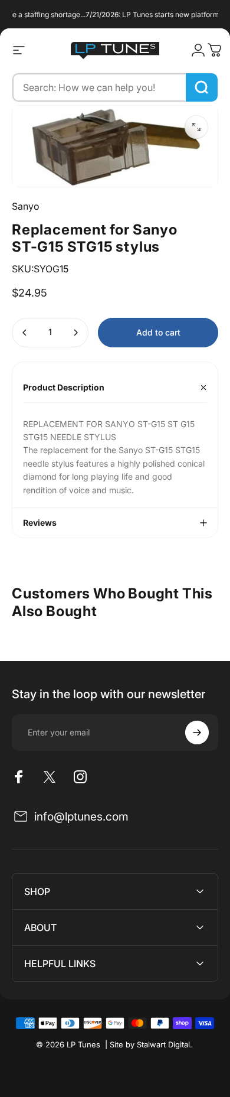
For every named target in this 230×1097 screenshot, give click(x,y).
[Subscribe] (197, 732)
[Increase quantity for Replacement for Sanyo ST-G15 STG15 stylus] (75, 332)
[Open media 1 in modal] (196, 127)
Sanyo (26, 206)
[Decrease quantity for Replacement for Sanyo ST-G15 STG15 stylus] (24, 332)
